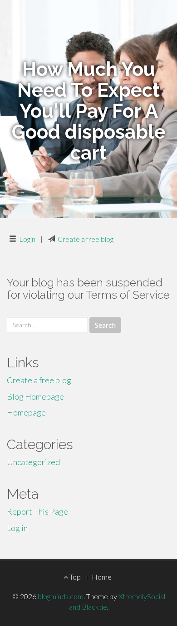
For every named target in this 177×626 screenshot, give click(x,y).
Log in (17, 528)
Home (102, 576)
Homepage (26, 412)
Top (74, 576)
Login (27, 239)
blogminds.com (61, 596)
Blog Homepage (35, 396)
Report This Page (37, 511)
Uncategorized (33, 462)
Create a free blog (85, 239)
